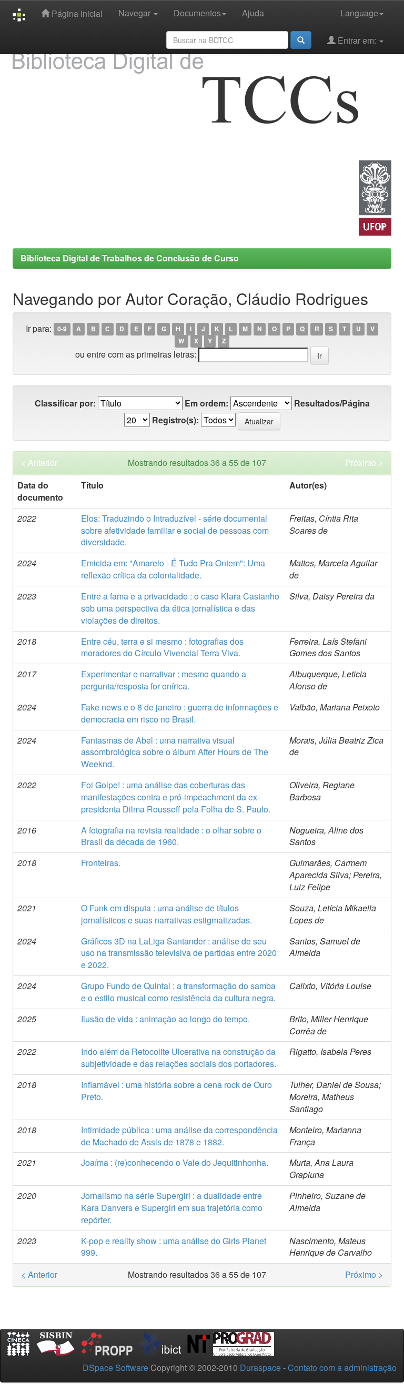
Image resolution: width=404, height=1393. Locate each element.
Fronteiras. (100, 863)
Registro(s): (175, 420)
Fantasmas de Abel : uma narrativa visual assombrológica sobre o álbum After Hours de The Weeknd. (174, 752)
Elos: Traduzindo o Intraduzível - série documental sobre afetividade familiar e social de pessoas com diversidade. (175, 530)
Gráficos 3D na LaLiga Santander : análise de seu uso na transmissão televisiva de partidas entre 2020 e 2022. (179, 953)
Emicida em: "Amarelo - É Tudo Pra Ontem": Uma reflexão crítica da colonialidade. (173, 569)
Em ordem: (206, 403)
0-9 (62, 329)
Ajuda (253, 13)
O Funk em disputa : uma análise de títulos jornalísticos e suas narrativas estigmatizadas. (166, 914)
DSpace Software (115, 1367)
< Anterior (39, 463)
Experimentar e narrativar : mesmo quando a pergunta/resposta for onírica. (163, 680)
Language (359, 13)
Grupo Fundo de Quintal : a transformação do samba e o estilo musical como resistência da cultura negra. (178, 992)
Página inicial (76, 13)
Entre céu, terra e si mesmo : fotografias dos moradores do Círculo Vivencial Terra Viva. (162, 647)
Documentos (197, 13)
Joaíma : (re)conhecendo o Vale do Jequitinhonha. (174, 1162)
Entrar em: (357, 40)
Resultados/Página (332, 403)
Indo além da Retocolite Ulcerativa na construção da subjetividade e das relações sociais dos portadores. (178, 1057)
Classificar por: (65, 403)
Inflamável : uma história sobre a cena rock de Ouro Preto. (176, 1091)
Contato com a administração (342, 1367)
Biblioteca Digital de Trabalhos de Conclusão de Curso (130, 258)
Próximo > (364, 463)
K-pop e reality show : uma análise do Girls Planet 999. (173, 1247)
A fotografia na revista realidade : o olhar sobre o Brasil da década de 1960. (171, 836)
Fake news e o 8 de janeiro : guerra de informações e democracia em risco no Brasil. (179, 713)
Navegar (135, 13)
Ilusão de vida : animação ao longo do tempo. (165, 1019)
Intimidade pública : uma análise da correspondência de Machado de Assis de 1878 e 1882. (179, 1136)
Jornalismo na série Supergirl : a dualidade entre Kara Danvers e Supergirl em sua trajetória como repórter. (171, 1207)
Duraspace (260, 1367)
